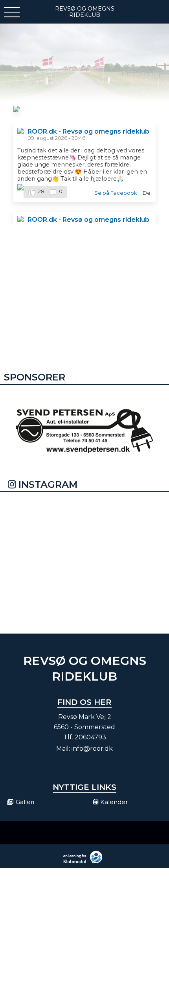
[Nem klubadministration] (84, 862)
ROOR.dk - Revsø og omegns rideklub (88, 131)
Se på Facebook (115, 193)
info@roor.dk (92, 748)
